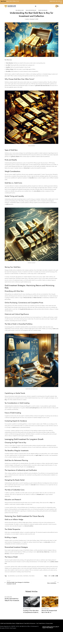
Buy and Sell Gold (20, 10)
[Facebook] (49, 576)
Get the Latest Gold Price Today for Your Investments (12, 599)
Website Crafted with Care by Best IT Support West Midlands (50, 627)
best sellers (31, 178)
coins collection (37, 191)
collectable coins (39, 494)
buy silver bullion (19, 576)
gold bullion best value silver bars (42, 85)
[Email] (57, 576)
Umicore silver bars (28, 297)
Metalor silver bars (37, 297)
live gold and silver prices (25, 309)
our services (29, 467)
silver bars (7, 553)
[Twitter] (51, 576)
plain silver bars (40, 552)
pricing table (14, 447)
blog (6, 399)
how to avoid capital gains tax (32, 407)
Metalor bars (46, 552)
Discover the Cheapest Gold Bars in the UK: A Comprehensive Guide (49, 612)
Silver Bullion (32, 576)
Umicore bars (26, 168)
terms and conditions (29, 526)
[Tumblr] (55, 576)
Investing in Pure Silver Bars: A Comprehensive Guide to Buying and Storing (31, 612)
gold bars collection (15, 156)
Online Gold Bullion (42, 10)
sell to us (8, 204)
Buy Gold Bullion (11, 576)
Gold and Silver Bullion (31, 10)
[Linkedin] (53, 576)
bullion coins (55, 328)
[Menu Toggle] (35, 6)
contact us (14, 427)
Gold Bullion (25, 576)
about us (6, 476)
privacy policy (47, 542)
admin (27, 19)
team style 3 (33, 484)
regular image (38, 455)
